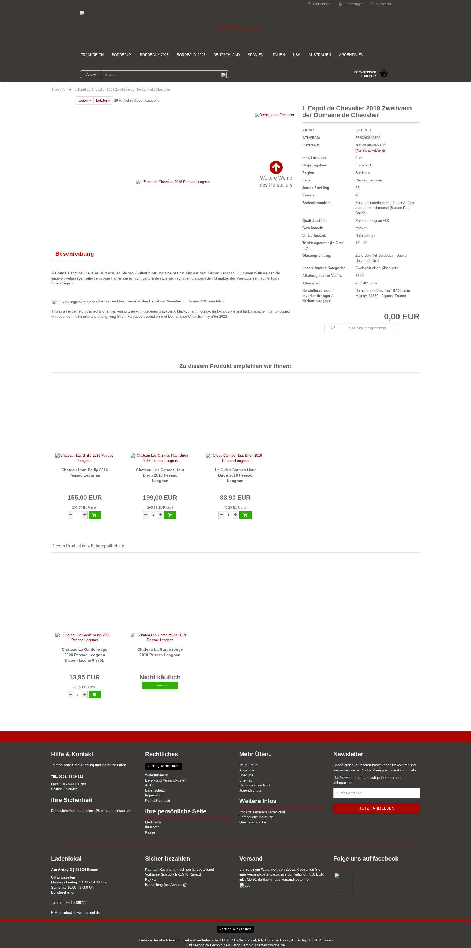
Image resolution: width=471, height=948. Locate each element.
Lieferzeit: (310, 145)
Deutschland (226, 55)
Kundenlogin (352, 4)
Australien (320, 55)
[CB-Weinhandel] (235, 28)
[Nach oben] (456, 939)
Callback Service (64, 789)
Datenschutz (155, 790)
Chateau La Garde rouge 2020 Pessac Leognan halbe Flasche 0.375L (84, 654)
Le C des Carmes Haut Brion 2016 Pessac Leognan (235, 475)
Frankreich (92, 55)
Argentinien (351, 55)
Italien (278, 55)
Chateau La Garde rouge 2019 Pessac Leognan (160, 652)
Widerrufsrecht (156, 775)
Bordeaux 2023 (191, 55)
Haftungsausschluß (254, 785)
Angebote (246, 770)
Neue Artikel (248, 765)
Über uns (246, 775)
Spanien (255, 55)
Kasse (150, 832)
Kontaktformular (157, 800)
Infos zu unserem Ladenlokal (262, 812)
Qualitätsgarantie (252, 822)
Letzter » (103, 100)
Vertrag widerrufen (163, 766)
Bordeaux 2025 (154, 55)
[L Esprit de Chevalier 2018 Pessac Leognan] (173, 182)
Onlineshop (195, 945)
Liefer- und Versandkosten (165, 780)
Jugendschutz (250, 790)
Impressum (154, 795)
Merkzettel (382, 4)
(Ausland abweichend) (370, 150)
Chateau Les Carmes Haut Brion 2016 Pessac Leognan (160, 475)
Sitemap (245, 780)
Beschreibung (74, 253)
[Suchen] (224, 75)
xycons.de (276, 945)
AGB (149, 785)
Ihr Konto (152, 827)
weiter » (85, 100)
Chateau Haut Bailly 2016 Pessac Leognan (84, 472)
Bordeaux (122, 55)
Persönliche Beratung (256, 817)
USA (296, 55)
